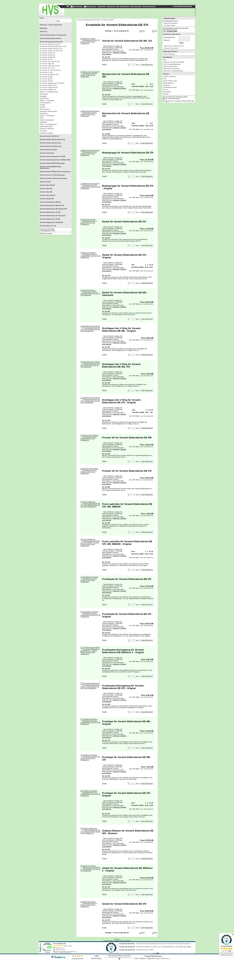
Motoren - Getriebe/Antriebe (49, 92)
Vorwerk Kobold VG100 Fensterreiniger (53, 178)
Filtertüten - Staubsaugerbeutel (51, 25)
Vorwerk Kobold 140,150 (48, 149)
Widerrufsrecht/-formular (171, 68)
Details (104, 64)
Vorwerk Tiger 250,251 (47, 185)
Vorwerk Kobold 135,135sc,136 (50, 146)
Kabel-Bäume (44, 98)
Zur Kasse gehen (169, 25)
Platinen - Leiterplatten (47, 100)
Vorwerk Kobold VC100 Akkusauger (52, 175)
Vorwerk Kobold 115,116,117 (49, 136)
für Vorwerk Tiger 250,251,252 (50, 61)
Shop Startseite (135, 6)
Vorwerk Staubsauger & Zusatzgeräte (53, 35)
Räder (42, 118)
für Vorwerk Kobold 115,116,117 (50, 44)
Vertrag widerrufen (148, 6)
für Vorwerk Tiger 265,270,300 (50, 66)
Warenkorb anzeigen (171, 23)
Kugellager (43, 96)
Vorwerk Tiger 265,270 (47, 195)
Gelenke (42, 107)
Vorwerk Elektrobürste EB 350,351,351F (53, 209)
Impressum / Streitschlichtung (173, 71)
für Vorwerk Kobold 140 (47, 53)
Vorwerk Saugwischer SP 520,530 (51, 222)
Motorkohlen (44, 94)
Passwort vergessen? (171, 48)
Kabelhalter (43, 122)
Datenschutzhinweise (170, 66)
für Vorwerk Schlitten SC (48, 89)
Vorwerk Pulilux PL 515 (48, 226)
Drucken (117, 939)
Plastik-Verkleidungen (47, 120)
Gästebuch (102, 6)
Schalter (42, 105)
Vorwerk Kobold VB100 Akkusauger (52, 163)
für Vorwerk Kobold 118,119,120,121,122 (53, 46)
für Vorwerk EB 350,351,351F (49, 74)
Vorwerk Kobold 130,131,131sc (50, 143)
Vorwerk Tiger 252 (46, 188)
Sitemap (165, 94)
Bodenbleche (44, 113)
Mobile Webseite (168, 83)
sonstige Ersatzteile (46, 133)
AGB (164, 60)
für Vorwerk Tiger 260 (47, 63)
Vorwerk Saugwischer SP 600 (50, 219)
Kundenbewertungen (170, 87)
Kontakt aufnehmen (169, 76)
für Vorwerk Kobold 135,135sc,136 (51, 50)
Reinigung (43, 28)
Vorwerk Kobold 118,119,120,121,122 (52, 139)
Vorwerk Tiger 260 (46, 192)
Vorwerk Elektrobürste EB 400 (50, 202)
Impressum (111, 6)
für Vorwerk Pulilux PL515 (48, 85)
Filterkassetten (45, 109)
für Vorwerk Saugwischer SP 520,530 (52, 83)
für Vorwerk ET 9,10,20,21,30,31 (50, 70)
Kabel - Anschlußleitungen (48, 124)
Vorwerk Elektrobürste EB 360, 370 (52, 205)
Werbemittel (124, 6)
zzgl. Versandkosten (146, 50)
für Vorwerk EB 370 (46, 79)
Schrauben (43, 131)
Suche (41, 18)
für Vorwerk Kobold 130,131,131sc (51, 48)
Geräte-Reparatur (169, 54)
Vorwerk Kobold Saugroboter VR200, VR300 (55, 160)
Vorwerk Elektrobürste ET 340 (50, 212)
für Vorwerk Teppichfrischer (49, 87)
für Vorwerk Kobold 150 (47, 55)
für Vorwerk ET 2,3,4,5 (47, 68)
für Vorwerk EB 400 (46, 81)
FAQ (117, 6)
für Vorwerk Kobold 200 (47, 57)
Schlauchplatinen (45, 102)
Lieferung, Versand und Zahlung (173, 62)
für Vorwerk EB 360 (46, 76)
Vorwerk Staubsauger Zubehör (50, 38)
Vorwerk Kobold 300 (47, 198)
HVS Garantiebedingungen (172, 64)
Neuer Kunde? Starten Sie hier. (174, 46)
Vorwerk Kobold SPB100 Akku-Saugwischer (55, 171)
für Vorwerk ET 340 (46, 72)
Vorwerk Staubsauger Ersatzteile (51, 42)
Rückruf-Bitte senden (170, 81)
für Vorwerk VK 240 (46, 59)
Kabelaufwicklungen (46, 126)
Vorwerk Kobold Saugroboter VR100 (52, 156)
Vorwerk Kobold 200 (47, 153)
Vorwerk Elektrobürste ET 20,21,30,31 (53, 215)
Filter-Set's (43, 31)
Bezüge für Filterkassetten (48, 111)
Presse (165, 89)
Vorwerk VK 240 (45, 182)
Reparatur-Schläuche (47, 128)
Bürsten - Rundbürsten (47, 115)
